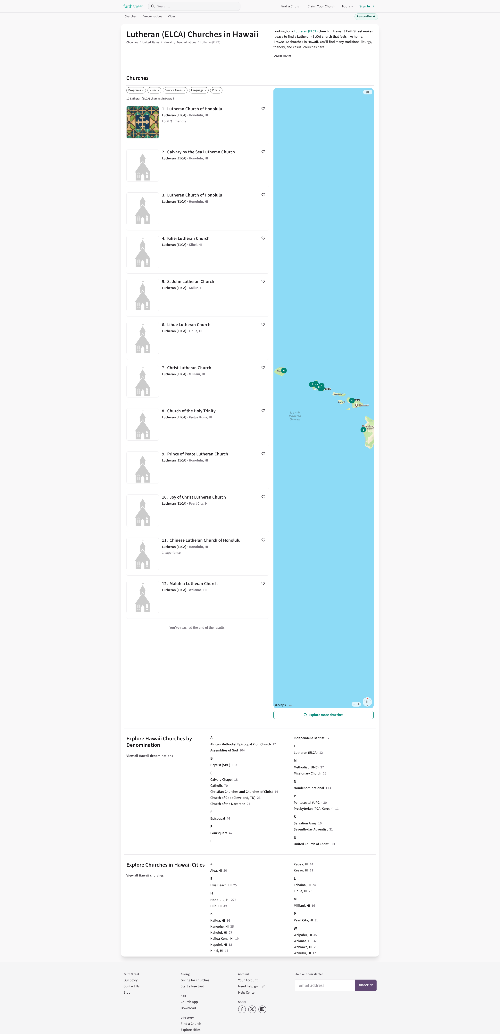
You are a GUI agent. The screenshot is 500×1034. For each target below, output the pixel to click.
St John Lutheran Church (197, 295)
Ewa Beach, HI (221, 885)
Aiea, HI (216, 870)
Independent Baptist (309, 738)
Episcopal (217, 818)
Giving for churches (195, 980)
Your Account (248, 980)
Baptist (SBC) (220, 765)
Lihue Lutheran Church (197, 338)
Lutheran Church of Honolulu (197, 122)
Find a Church (290, 6)
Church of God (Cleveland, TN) (232, 797)
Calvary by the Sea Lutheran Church (197, 165)
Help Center (247, 992)
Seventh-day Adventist (311, 829)
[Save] (263, 108)
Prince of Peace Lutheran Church (197, 467)
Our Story (130, 980)
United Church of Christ (311, 844)
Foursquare (218, 833)
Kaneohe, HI (219, 926)
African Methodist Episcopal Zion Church (240, 744)
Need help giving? (251, 986)
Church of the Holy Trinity (197, 424)
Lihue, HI (300, 891)
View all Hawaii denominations (149, 755)
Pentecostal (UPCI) (308, 802)
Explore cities (191, 1029)
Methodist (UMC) (306, 767)
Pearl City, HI (303, 920)
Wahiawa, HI (303, 947)
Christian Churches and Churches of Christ (241, 791)
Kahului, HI (218, 932)
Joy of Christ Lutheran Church (197, 510)
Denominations (152, 16)
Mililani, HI (302, 905)
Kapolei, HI (218, 944)
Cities (171, 16)
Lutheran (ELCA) (306, 31)
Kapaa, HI (301, 864)
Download (188, 1008)
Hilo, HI (216, 905)
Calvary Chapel (221, 779)
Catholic (216, 785)
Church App (189, 1001)
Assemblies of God (224, 750)
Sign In (364, 6)
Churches (131, 16)
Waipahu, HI (303, 935)
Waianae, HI (303, 941)
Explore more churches (326, 714)
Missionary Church (307, 773)
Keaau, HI (301, 870)
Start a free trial (192, 986)
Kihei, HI (216, 950)
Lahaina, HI (302, 885)
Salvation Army (305, 823)
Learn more (282, 55)
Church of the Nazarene (227, 803)
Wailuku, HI (302, 953)
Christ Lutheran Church (197, 381)
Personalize (366, 16)
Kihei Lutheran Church (197, 251)
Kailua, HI (217, 920)
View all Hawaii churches (145, 875)
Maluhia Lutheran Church (197, 597)
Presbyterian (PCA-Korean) (314, 808)
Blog (126, 992)
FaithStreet (133, 6)
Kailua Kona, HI (222, 938)
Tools (346, 6)
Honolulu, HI (219, 899)
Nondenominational (309, 788)
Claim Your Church (322, 6)
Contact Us (131, 986)
